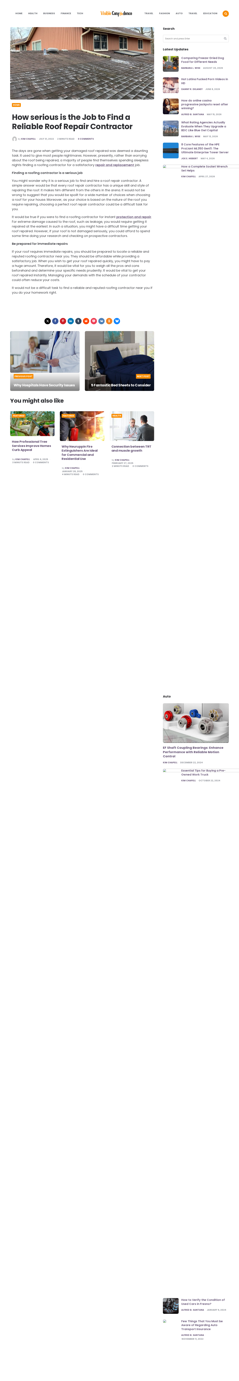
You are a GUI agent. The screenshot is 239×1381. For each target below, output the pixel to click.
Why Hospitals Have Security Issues (44, 385)
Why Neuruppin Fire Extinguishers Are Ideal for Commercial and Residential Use (80, 452)
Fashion (164, 13)
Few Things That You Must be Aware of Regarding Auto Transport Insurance (202, 1325)
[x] (47, 321)
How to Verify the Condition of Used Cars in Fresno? (203, 1302)
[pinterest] (63, 321)
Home (18, 13)
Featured (18, 416)
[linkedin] (71, 321)
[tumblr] (78, 321)
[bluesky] (117, 321)
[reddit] (86, 321)
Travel (148, 13)
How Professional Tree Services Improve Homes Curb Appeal (31, 445)
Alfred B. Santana (192, 114)
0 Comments (86, 139)
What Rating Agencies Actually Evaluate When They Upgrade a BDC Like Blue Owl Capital (203, 126)
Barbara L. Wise (190, 67)
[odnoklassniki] (109, 321)
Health (32, 13)
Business (49, 13)
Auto (179, 13)
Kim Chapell (28, 139)
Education (210, 13)
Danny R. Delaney (192, 89)
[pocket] (94, 321)
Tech (80, 13)
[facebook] (55, 321)
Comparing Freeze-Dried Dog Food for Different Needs (202, 60)
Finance (66, 13)
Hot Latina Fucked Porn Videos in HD (204, 81)
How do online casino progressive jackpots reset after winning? (204, 104)
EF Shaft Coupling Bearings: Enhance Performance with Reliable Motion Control (193, 751)
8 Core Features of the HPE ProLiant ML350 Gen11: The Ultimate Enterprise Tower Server (205, 148)
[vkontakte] (101, 321)
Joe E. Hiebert (189, 158)
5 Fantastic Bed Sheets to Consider (121, 385)
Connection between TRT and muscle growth (131, 448)
